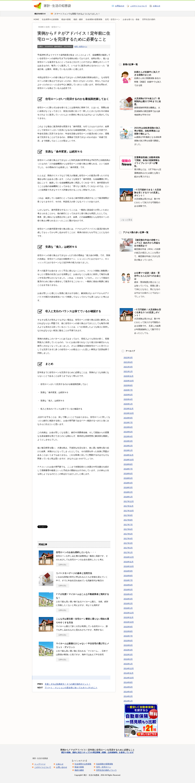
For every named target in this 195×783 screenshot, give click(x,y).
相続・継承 (78, 19)
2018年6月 (128, 474)
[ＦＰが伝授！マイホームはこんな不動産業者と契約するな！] (46, 606)
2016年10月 (129, 566)
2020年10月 (129, 381)
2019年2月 (128, 446)
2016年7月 (128, 580)
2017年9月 (128, 515)
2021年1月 (128, 371)
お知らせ (156, 6)
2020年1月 (128, 404)
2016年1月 (128, 608)
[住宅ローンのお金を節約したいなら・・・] (46, 564)
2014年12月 (129, 668)
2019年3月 (128, 441)
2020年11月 (128, 376)
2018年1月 (128, 497)
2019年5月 (128, 432)
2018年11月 (128, 455)
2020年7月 (128, 390)
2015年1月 (128, 664)
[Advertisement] (59, 501)
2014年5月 (128, 687)
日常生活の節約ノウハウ (106, 770)
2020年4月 (128, 399)
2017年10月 (129, 511)
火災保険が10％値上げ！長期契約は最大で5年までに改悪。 (147, 101)
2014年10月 (129, 678)
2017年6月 (128, 529)
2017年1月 (128, 552)
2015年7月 (128, 636)
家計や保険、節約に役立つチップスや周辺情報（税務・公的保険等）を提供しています (97, 752)
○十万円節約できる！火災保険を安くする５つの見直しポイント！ (147, 193)
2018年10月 (129, 460)
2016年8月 (128, 576)
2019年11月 (128, 409)
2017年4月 (128, 538)
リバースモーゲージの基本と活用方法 (74, 573)
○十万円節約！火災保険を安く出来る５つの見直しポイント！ (147, 312)
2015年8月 (128, 631)
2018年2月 (128, 492)
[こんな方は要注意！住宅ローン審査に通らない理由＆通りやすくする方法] (46, 630)
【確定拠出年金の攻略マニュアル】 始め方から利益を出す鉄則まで (147, 243)
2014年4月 (128, 692)
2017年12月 (129, 501)
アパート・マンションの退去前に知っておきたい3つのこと (71, 687)
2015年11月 (128, 617)
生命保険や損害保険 (94, 19)
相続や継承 (79, 770)
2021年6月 (128, 362)
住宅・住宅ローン (112, 19)
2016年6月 (128, 585)
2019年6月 (128, 427)
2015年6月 (128, 641)
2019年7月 (128, 422)
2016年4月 (128, 594)
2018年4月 (128, 483)
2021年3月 (128, 367)
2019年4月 (128, 436)
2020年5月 (128, 395)
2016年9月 (128, 571)
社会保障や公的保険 (50, 19)
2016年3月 (128, 599)
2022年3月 (128, 357)
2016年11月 (128, 562)
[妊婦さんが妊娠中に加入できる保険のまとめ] (126, 83)
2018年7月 (128, 469)
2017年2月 (128, 548)
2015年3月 (128, 654)
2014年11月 (128, 673)
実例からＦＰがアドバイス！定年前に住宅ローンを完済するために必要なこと (97, 750)
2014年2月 (128, 696)
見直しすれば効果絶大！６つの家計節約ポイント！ (67, 684)
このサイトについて (138, 6)
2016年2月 (128, 603)
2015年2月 (128, 659)
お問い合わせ (61, 767)
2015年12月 (129, 613)
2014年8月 (128, 682)
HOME (36, 19)
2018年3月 (128, 487)
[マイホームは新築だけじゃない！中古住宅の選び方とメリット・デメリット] (46, 655)
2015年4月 (128, 650)
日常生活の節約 (148, 19)
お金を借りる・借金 (131, 19)
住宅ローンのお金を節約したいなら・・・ (76, 552)
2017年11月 (128, 506)
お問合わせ (119, 6)
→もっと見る (126, 220)
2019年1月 (128, 450)
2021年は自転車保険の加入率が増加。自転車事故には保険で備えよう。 (147, 131)
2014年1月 (128, 701)
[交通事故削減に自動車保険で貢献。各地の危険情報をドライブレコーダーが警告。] (126, 168)
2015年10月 (129, 622)
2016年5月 (128, 590)
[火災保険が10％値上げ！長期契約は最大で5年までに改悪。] (126, 109)
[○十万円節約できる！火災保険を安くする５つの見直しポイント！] (126, 200)
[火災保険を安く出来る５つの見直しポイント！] (126, 320)
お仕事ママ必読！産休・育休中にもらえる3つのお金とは (147, 276)
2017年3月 (128, 543)
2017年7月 (128, 525)
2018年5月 (128, 478)
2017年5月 (128, 534)
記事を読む (63, 565)
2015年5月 (128, 645)
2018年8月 (128, 464)
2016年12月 (129, 557)
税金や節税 (66, 19)
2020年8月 (128, 385)
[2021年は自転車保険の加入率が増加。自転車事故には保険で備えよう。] (126, 139)
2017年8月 (128, 520)
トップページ (40, 764)
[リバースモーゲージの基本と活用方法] (46, 585)
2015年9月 (128, 627)
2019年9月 (128, 418)
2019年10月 (129, 413)
